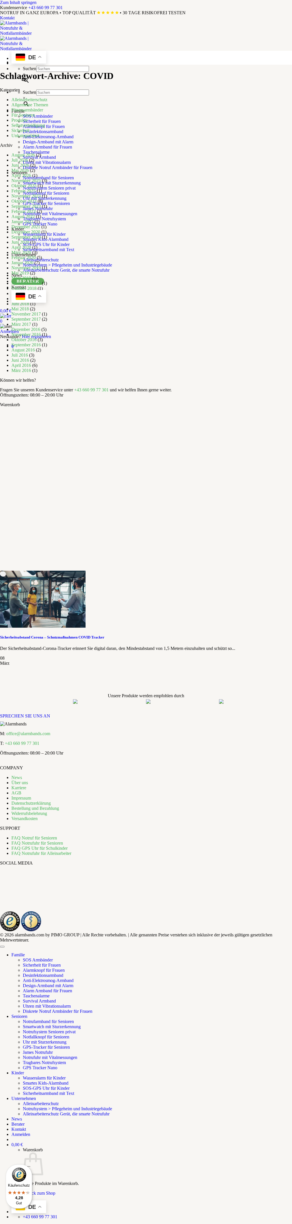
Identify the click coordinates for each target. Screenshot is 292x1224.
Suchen (29, 68)
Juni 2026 (20, 165)
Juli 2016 (19, 355)
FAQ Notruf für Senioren (34, 837)
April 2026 (21, 175)
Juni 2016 (20, 360)
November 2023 (26, 196)
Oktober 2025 (23, 185)
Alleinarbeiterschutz (29, 99)
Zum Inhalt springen (18, 2)
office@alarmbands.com (28, 733)
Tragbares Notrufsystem (44, 218)
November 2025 (26, 180)
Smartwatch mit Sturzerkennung (52, 182)
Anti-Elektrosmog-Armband (48, 136)
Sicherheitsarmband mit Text (48, 249)
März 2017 (21, 324)
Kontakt (7, 17)
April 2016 (21, 365)
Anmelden (9, 331)
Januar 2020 (22, 262)
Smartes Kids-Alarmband (45, 1083)
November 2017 (26, 314)
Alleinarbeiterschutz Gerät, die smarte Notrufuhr (66, 270)
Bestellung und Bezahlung (35, 808)
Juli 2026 (19, 160)
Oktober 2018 (23, 288)
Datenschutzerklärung (31, 803)
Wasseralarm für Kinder (44, 1077)
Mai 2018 (20, 308)
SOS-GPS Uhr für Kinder (46, 244)
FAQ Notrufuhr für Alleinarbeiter (41, 853)
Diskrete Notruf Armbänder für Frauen (57, 167)
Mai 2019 (20, 273)
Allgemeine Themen (29, 104)
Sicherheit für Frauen (42, 121)
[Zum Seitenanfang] (2, 947)
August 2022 (23, 216)
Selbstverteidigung (28, 125)
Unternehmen (23, 1098)
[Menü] (28, 1167)
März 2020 (21, 252)
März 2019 (21, 278)
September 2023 (26, 206)
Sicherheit (20, 130)
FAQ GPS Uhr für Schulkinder (39, 848)
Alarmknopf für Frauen (44, 970)
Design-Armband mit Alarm (48, 141)
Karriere (18, 787)
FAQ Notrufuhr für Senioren (37, 843)
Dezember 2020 (25, 231)
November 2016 (26, 334)
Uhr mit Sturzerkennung (44, 1042)
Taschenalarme (36, 152)
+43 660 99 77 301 (45, 7)
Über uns (19, 782)
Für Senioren (23, 115)
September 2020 (26, 237)
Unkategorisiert (25, 135)
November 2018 (26, 283)
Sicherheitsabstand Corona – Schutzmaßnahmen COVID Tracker (52, 637)
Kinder (17, 1072)
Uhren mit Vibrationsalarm (47, 162)
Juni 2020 (20, 242)
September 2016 (26, 344)
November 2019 (26, 267)
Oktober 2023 (23, 201)
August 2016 (23, 349)
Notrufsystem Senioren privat (49, 188)
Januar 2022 (22, 221)
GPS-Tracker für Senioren (46, 203)
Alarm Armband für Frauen (47, 147)
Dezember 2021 (25, 226)
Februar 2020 (23, 257)
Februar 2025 (23, 190)
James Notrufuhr (38, 1052)
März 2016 (21, 370)
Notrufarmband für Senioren (48, 177)
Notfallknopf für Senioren (46, 193)
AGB (16, 792)
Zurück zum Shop (39, 1193)
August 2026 (23, 155)
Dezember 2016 (25, 329)
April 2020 (21, 247)
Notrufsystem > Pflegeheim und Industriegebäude (67, 265)
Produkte (19, 120)
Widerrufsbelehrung (29, 813)
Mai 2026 (20, 170)
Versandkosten (24, 818)
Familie (18, 954)
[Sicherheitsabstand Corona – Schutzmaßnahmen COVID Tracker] (43, 626)
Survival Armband (39, 1001)
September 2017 (26, 319)
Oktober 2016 (23, 339)
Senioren (19, 1016)
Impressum (21, 798)
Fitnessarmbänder (27, 109)
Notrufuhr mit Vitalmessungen (50, 213)
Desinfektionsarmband (43, 131)
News (16, 777)
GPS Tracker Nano (40, 223)
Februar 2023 (23, 211)
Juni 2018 (20, 303)
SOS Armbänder (38, 116)
